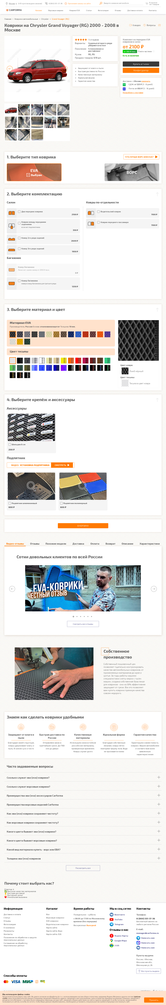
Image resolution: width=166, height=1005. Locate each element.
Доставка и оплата (135, 10)
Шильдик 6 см (18, 444)
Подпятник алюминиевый (24, 503)
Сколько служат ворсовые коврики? (28, 786)
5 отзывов (93, 39)
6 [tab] (92, 616)
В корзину (83, 525)
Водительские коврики (57, 924)
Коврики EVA (75, 10)
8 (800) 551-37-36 (55, 3)
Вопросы (151, 25)
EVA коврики (52, 921)
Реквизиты (9, 931)
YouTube (118, 919)
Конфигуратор (141, 70)
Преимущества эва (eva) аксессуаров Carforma (35, 795)
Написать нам (148, 938)
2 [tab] (77, 616)
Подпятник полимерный (75, 503)
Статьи (89, 10)
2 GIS (116, 945)
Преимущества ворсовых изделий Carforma (33, 804)
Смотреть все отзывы (83, 624)
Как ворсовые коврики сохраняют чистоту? (33, 822)
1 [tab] (74, 616)
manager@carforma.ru (147, 933)
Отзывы (118, 10)
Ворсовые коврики (55, 10)
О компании (9, 927)
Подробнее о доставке (133, 92)
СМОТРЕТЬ (60, 465)
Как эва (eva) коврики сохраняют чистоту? (32, 813)
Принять (153, 1000)
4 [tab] (85, 616)
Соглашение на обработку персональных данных (16, 944)
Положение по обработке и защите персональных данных (20, 938)
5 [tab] (88, 616)
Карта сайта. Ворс (54, 931)
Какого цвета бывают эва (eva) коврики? (31, 831)
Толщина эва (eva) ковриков (24, 858)
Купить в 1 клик (141, 64)
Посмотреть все (83, 868)
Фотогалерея (103, 10)
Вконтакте (119, 914)
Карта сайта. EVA (53, 934)
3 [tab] (81, 616)
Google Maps (120, 940)
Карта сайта (51, 927)
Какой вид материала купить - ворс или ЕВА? (33, 849)
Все (47, 914)
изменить (145, 81)
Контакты (153, 10)
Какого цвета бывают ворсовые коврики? (32, 840)
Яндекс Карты (121, 936)
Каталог (38, 10)
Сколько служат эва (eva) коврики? (28, 777)
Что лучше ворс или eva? (139, 157)
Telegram (118, 924)
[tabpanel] (83, 588)
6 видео (137, 25)
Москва (12, 3)
